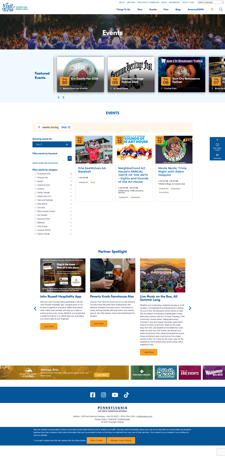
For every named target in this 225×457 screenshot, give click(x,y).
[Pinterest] (134, 395)
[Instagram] (103, 395)
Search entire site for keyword (45, 163)
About (122, 2)
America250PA (196, 9)
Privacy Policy (101, 419)
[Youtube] (114, 395)
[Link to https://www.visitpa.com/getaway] (112, 411)
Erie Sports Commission (148, 2)
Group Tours (188, 2)
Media (164, 2)
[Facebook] (93, 395)
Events (153, 9)
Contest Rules (124, 419)
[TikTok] (126, 395)
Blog (178, 9)
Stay (139, 9)
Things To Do (123, 9)
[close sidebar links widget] (217, 140)
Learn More (49, 326)
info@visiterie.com (144, 416)
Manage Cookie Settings (121, 440)
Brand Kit (113, 419)
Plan (166, 9)
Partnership (174, 2)
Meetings (131, 2)
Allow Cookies (96, 440)
